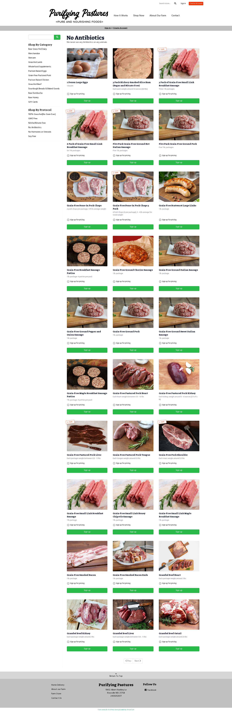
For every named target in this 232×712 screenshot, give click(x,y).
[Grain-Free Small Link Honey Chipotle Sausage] (133, 494)
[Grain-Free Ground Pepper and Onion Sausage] (87, 312)
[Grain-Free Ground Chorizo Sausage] (133, 251)
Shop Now (138, 16)
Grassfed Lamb (35, 62)
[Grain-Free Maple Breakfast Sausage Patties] (87, 374)
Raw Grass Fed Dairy (37, 49)
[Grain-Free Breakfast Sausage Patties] (87, 251)
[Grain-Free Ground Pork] (133, 312)
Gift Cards (33, 102)
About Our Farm (158, 16)
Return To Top (116, 676)
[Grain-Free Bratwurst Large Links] (179, 187)
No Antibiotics (34, 127)
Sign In (183, 3)
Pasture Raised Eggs (37, 71)
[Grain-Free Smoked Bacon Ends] (133, 556)
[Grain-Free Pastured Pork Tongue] (133, 436)
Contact (175, 16)
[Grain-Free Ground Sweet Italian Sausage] (179, 312)
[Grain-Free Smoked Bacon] (87, 556)
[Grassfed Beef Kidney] (87, 614)
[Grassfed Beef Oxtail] (179, 614)
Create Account (196, 3)
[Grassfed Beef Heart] (179, 556)
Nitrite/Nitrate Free (37, 123)
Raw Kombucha (35, 93)
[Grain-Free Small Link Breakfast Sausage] (87, 494)
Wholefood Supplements (39, 66)
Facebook (151, 690)
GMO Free (32, 118)
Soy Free (32, 136)
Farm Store (56, 693)
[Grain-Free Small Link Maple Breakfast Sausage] (179, 494)
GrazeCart (130, 709)
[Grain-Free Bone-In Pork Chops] (87, 187)
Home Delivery (57, 685)
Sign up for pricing (77, 94)
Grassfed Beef (34, 84)
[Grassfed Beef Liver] (133, 614)
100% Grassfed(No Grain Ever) (42, 114)
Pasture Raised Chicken (38, 80)
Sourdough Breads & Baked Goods (43, 88)
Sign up (87, 101)
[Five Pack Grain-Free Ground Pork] (179, 125)
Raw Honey (33, 97)
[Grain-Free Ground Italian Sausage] (179, 251)
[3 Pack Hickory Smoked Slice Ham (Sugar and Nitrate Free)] (133, 63)
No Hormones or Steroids (39, 132)
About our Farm (58, 689)
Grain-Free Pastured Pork (39, 75)
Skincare (32, 57)
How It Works (121, 16)
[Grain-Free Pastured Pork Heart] (133, 374)
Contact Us (56, 698)
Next (137, 661)
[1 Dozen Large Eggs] (87, 63)
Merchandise (34, 53)
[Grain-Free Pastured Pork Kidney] (179, 374)
